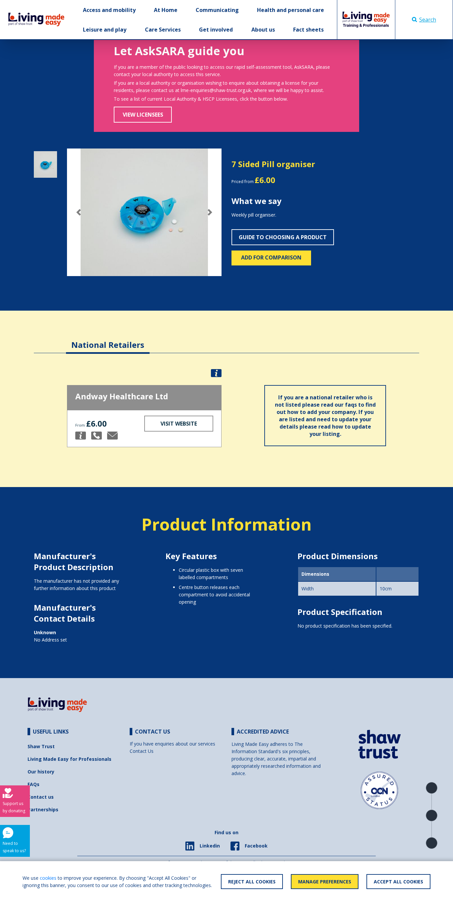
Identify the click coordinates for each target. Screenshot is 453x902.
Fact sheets (308, 29)
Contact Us (142, 751)
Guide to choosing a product (283, 237)
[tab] (108, 340)
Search (427, 19)
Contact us (41, 797)
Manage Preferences (324, 881)
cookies (48, 878)
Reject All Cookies (252, 881)
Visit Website (179, 423)
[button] (78, 212)
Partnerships (43, 809)
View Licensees (143, 114)
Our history (41, 771)
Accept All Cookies (398, 881)
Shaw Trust (41, 746)
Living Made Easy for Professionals (69, 759)
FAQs (33, 784)
